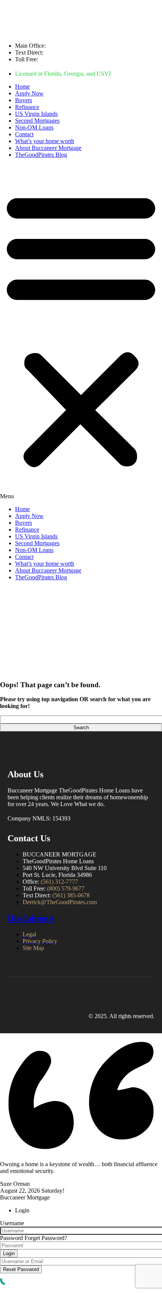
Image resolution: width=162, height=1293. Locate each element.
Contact (24, 134)
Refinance (27, 107)
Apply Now (29, 93)
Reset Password (21, 1269)
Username (12, 1223)
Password (11, 1238)
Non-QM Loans (34, 127)
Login (9, 1253)
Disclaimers (30, 918)
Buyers (23, 100)
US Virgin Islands (36, 114)
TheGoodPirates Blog (41, 154)
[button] (81, 332)
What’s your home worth (44, 141)
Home (22, 86)
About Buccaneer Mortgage (48, 148)
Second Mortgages (37, 120)
